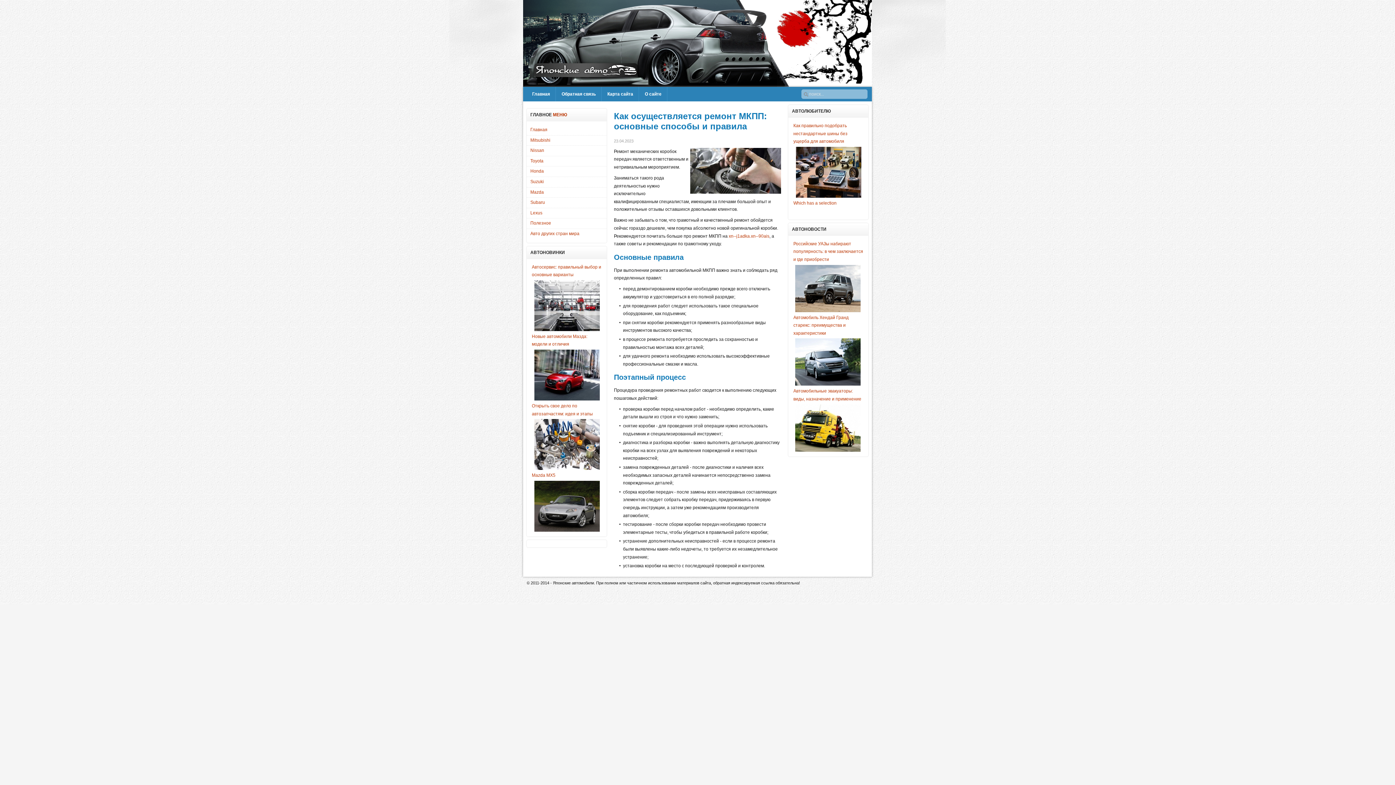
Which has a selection (815, 203)
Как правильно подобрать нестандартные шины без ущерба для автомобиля (820, 133)
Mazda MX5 (543, 475)
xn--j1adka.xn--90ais (749, 236)
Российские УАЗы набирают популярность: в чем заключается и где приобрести (828, 251)
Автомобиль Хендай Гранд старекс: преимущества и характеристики (821, 325)
